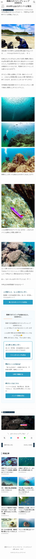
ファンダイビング (27, 547)
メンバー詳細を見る (18, 395)
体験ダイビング (8, 547)
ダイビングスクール (17, 547)
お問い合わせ (16, 549)
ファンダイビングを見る (18, 355)
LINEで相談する (18, 374)
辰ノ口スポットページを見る (18, 302)
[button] (4, 437)
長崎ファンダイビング (8, 9)
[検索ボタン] (34, 2)
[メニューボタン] (2, 2)
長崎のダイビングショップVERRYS (18, 2)
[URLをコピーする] (31, 437)
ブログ (21, 549)
